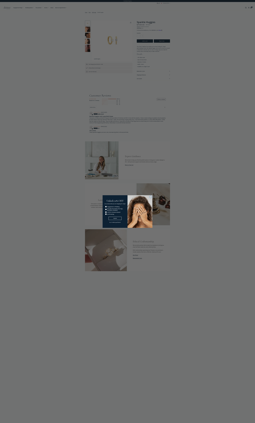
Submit (115, 218)
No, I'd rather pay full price (115, 222)
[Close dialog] (151, 197)
